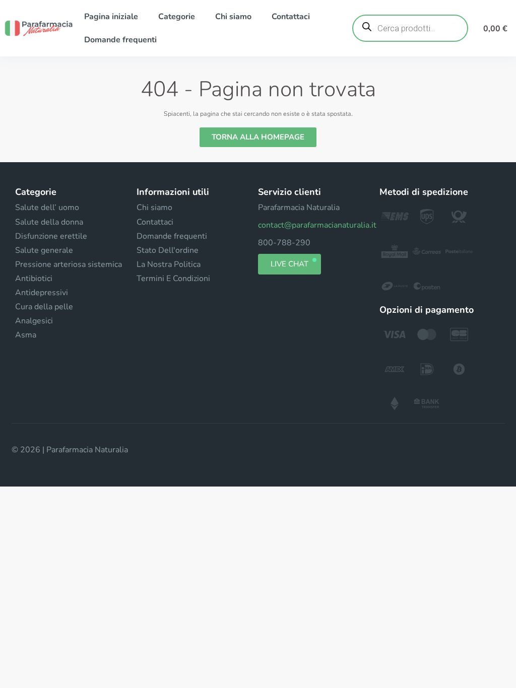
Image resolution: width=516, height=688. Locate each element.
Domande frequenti (120, 39)
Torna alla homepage (258, 137)
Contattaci (291, 16)
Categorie (176, 16)
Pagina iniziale (111, 16)
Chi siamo (233, 16)
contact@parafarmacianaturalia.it (317, 225)
